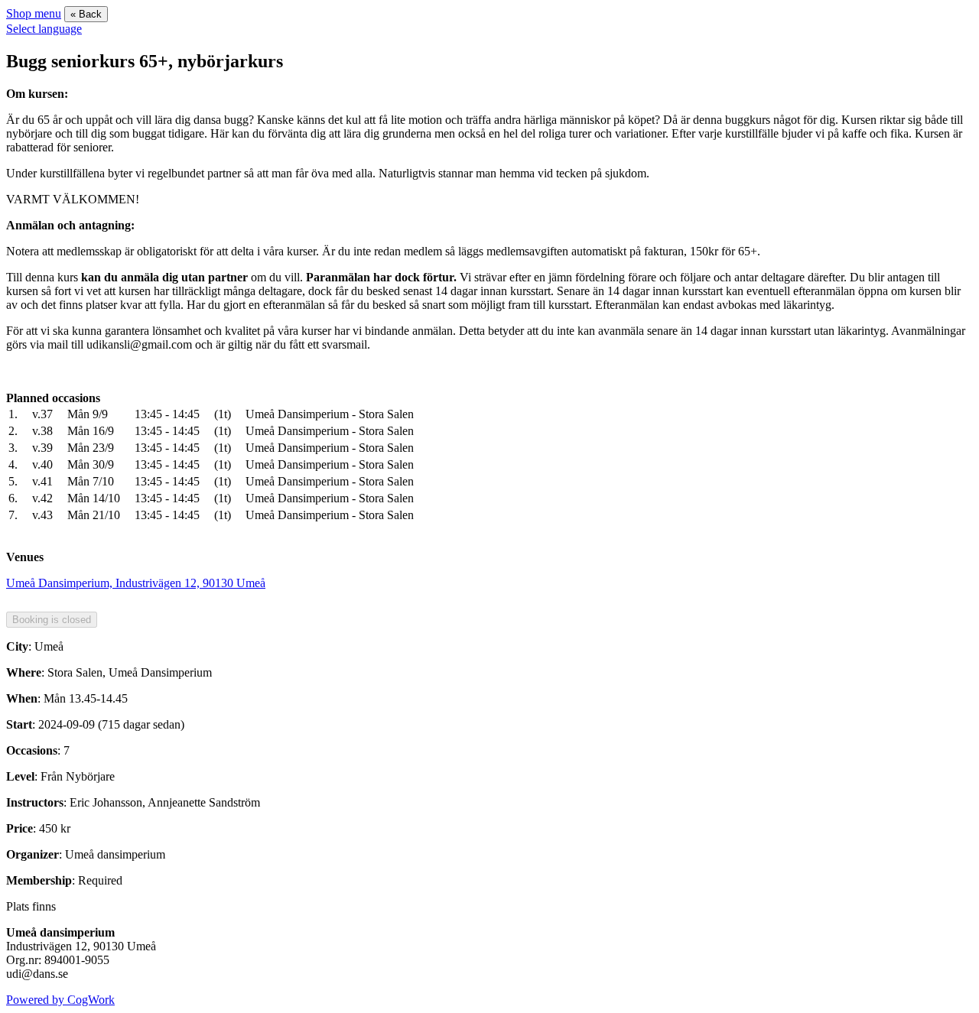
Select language (44, 28)
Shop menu (33, 13)
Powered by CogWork (60, 999)
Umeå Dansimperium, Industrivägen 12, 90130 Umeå (135, 582)
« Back (86, 14)
